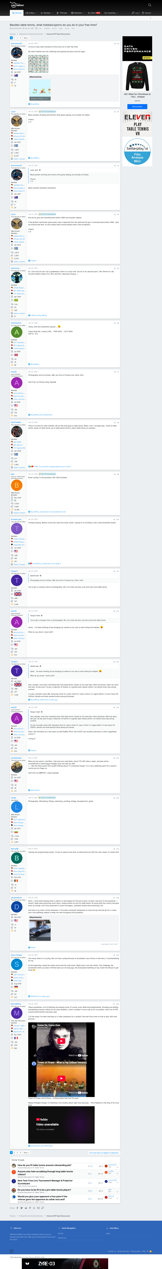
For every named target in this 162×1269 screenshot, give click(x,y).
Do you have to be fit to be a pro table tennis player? (44, 1190)
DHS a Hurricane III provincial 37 (25, 399)
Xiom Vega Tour (19, 819)
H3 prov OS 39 (19, 136)
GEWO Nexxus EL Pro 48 (23, 542)
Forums (60, 1233)
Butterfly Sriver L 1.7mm (22, 874)
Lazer (13, 112)
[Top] (147, 1251)
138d (110, 1182)
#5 (118, 268)
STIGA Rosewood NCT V (23, 288)
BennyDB (14, 849)
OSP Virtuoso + (19, 975)
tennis (67, 28)
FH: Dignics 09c (19, 448)
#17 (117, 849)
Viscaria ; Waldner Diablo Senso (25, 1026)
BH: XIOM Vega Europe (22, 291)
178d (110, 1198)
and (39, 315)
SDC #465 (17, 442)
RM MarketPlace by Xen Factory (27, 1257)
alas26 (13, 372)
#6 (118, 323)
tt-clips (110, 1171)
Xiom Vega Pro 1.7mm (21, 871)
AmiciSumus (16, 323)
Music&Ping (16, 1004)
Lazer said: (34, 170)
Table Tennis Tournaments (27, 1186)
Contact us (62, 1238)
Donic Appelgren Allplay (22, 868)
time (73, 28)
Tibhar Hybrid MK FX (21, 139)
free (40, 28)
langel (13, 798)
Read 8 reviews (19, 513)
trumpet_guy (16, 519)
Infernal (111, 1196)
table (61, 28)
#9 (118, 474)
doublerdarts (16, 898)
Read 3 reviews (19, 564)
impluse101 (112, 1165)
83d (109, 1173)
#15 (117, 758)
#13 (117, 662)
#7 (118, 372)
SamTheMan (16, 422)
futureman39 (16, 28)
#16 (117, 798)
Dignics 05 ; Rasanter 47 (23, 1032)
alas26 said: (34, 576)
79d (109, 1167)
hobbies (47, 28)
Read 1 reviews (19, 159)
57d (109, 1191)
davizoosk (15, 268)
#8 (118, 423)
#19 (117, 955)
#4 (118, 214)
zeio (109, 1189)
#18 (117, 898)
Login (108, 1233)
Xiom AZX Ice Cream (21, 393)
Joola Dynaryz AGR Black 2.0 (24, 348)
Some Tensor (18, 978)
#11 (118, 571)
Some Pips (17, 981)
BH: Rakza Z (18, 445)
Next (26, 38)
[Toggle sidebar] (151, 18)
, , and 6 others (52, 466)
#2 (118, 112)
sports (54, 28)
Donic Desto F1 (19, 69)
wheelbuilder (16, 758)
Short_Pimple (16, 955)
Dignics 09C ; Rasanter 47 (23, 1029)
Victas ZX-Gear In (20, 539)
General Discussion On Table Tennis (31, 1168)
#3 (118, 166)
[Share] (114, 44)
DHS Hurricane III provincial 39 (25, 396)
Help (144, 1251)
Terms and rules (123, 1251)
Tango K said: (35, 615)
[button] (36, 13)
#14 (117, 707)
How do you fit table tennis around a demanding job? (44, 1165)
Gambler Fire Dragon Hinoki (24, 63)
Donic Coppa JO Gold (22, 66)
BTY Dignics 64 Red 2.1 (22, 345)
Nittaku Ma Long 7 (20, 133)
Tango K (14, 571)
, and (48, 512)
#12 (117, 611)
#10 (117, 519)
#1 (118, 44)
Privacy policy (136, 1251)
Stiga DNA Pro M (20, 545)
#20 (117, 1004)
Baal (12, 474)
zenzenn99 (112, 1180)
